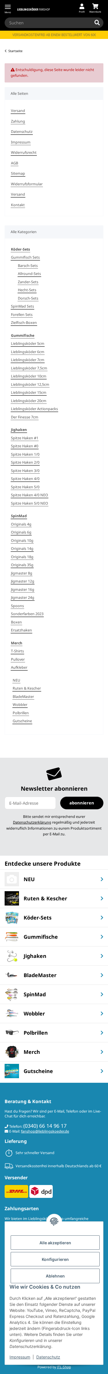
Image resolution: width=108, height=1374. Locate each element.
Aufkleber (19, 667)
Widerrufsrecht (24, 152)
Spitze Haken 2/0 (25, 462)
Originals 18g (22, 556)
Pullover (18, 659)
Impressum (20, 1357)
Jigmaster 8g (21, 573)
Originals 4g (21, 524)
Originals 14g (22, 548)
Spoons (17, 605)
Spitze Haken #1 (24, 438)
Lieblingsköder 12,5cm (30, 384)
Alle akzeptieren (55, 1242)
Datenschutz (48, 1357)
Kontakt (18, 204)
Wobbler (20, 704)
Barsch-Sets (28, 265)
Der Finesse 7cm (24, 417)
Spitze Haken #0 (24, 446)
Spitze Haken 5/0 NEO (29, 503)
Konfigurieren (55, 1259)
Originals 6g (21, 532)
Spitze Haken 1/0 (25, 454)
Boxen (16, 622)
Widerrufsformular (27, 184)
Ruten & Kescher (27, 688)
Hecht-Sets (27, 290)
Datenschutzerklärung (32, 822)
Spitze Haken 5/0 (25, 487)
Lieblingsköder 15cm (28, 392)
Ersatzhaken (21, 630)
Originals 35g (22, 564)
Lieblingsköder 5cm (27, 343)
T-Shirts (17, 651)
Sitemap (18, 173)
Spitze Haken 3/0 (25, 470)
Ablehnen (55, 1275)
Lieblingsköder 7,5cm (29, 368)
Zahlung (18, 121)
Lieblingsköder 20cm (28, 400)
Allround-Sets (29, 273)
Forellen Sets (22, 314)
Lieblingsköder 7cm (27, 359)
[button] (82, 8)
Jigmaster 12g (22, 581)
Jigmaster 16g (22, 589)
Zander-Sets (28, 281)
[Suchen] (97, 22)
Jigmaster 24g (22, 597)
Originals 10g (22, 540)
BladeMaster (23, 696)
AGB (14, 163)
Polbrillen (21, 712)
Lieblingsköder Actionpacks (34, 408)
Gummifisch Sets (25, 257)
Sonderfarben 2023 (27, 613)
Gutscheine (22, 721)
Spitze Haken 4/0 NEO (29, 495)
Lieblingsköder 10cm (28, 376)
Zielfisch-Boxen (24, 322)
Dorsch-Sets (28, 298)
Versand (18, 110)
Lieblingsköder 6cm (27, 351)
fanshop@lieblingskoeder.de (45, 1131)
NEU (16, 680)
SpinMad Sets (22, 306)
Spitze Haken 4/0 (25, 478)
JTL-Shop (64, 1367)
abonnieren (81, 803)
